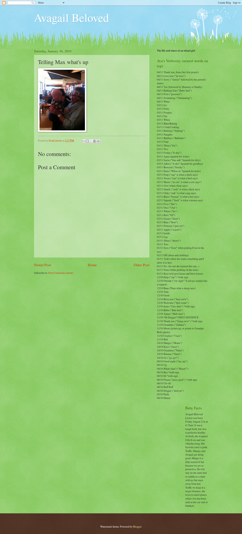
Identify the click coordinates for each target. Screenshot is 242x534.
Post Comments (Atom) (60, 273)
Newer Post (42, 264)
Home (92, 264)
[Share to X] (91, 141)
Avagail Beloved (71, 17)
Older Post (141, 264)
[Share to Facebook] (95, 141)
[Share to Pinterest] (98, 141)
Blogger (137, 526)
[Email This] (84, 141)
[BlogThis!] (87, 141)
